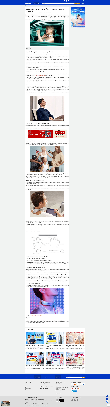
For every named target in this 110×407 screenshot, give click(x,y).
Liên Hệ (39, 0)
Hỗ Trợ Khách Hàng (60, 382)
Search (77, 3)
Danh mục (37, 3)
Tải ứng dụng (76, 0)
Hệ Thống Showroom (34, 0)
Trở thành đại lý (72, 0)
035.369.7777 (37, 377)
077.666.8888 (58, 377)
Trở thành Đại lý (42, 383)
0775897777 (45, 391)
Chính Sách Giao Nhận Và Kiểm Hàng (61, 389)
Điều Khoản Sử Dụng (58, 388)
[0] (81, 3)
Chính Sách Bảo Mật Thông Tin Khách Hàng (62, 387)
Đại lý (29, 0)
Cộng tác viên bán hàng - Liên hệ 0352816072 (46, 386)
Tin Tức (28, 5)
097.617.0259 (58, 375)
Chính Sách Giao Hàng (59, 386)
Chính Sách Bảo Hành (59, 383)
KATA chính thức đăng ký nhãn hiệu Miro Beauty (74, 365)
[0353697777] (107, 396)
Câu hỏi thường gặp (58, 393)
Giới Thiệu (26, 0)
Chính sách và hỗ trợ (82, 0)
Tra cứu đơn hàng (43, 0)
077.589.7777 (37, 375)
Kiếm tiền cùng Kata (45, 382)
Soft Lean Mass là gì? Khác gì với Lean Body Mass (35, 345)
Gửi (83, 377)
